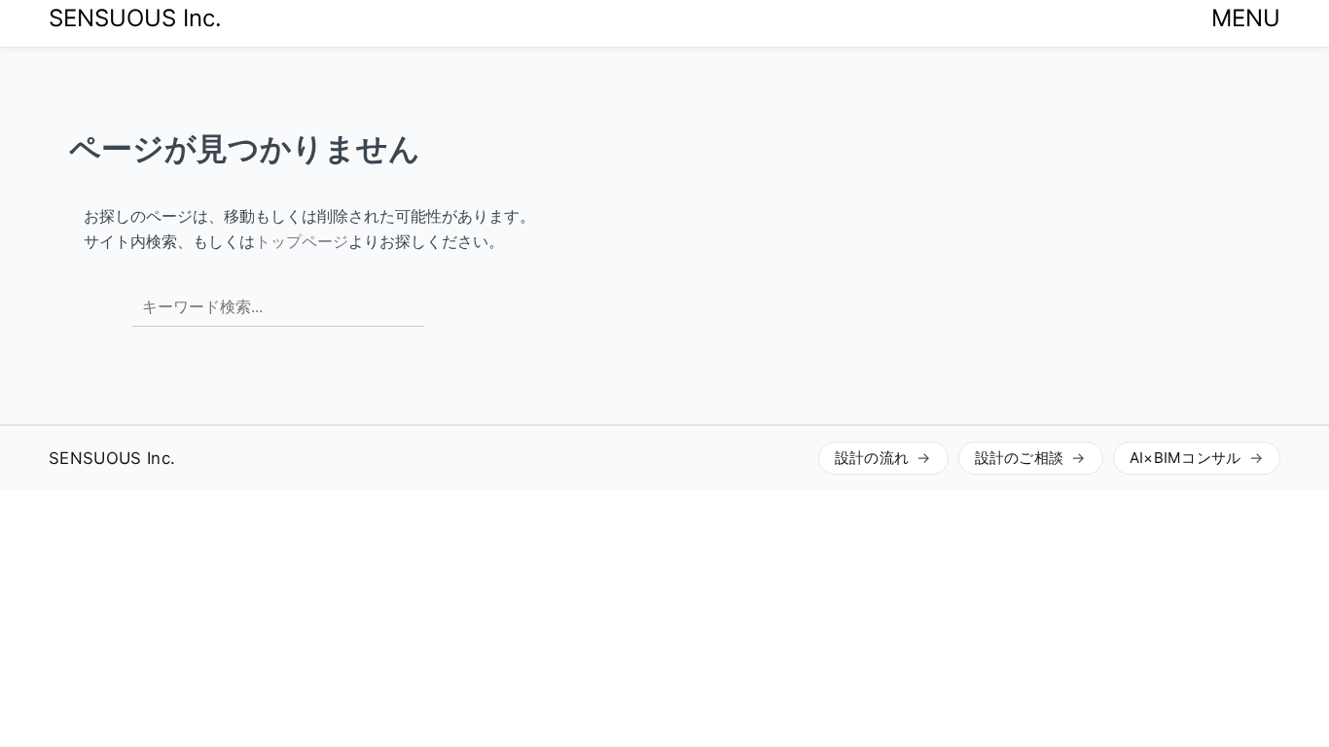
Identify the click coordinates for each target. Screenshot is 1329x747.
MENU (1245, 18)
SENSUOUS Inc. (135, 18)
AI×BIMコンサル (1185, 457)
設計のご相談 (1019, 457)
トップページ (301, 241)
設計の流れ (872, 457)
